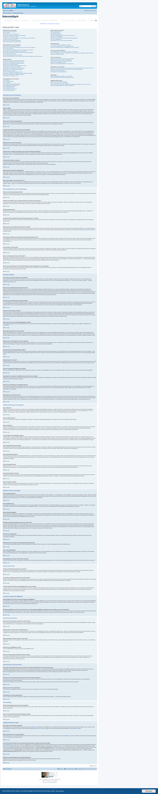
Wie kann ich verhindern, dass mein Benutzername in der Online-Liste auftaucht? (19, 47)
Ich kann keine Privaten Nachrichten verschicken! (61, 44)
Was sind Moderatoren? (55, 32)
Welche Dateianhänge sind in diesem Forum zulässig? (61, 76)
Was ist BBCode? (6, 80)
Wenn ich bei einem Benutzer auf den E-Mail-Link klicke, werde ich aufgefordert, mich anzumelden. (22, 56)
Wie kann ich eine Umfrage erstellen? (10, 64)
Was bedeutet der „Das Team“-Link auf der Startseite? (61, 40)
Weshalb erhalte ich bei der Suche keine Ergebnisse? (61, 59)
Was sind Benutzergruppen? (56, 34)
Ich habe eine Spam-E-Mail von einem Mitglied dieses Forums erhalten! (65, 47)
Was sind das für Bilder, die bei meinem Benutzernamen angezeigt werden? (18, 52)
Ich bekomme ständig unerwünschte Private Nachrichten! (62, 46)
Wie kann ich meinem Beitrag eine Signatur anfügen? (13, 63)
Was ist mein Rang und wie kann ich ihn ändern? (12, 55)
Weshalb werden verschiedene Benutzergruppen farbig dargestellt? (64, 38)
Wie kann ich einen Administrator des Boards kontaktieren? (62, 85)
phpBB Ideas (67, 735)
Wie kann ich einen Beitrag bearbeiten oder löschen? (13, 61)
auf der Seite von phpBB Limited (44, 728)
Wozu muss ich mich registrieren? (10, 31)
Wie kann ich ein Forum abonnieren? (58, 70)
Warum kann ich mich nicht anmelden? (11, 36)
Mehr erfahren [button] (60, 791)
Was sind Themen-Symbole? (9, 90)
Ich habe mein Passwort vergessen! (10, 39)
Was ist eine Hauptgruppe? (56, 39)
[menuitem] (12, 11)
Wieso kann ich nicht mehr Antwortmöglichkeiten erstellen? (14, 65)
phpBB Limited (83, 229)
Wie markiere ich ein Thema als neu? (10, 75)
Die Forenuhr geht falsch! (8, 48)
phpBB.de (93, 229)
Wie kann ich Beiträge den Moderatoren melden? (12, 71)
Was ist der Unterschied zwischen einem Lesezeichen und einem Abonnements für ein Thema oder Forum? (72, 68)
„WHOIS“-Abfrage (9, 746)
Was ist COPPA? (6, 32)
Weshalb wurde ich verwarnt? (9, 70)
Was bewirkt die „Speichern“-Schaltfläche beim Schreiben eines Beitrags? (17, 73)
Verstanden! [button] (148, 791)
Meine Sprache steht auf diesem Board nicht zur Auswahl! (14, 51)
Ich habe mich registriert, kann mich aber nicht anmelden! (14, 35)
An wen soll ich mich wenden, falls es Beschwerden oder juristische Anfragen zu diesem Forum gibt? (71, 84)
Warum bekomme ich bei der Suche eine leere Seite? (61, 61)
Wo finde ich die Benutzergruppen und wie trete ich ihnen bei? (63, 35)
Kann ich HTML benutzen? (8, 81)
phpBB (45, 779)
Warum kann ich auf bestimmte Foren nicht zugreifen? (14, 68)
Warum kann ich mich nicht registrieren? (11, 34)
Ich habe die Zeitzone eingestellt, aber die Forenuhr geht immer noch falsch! (18, 49)
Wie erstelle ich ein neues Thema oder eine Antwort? (13, 60)
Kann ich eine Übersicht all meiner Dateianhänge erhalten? (62, 77)
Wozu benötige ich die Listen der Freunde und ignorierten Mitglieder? (64, 51)
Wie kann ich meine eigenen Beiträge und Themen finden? (62, 63)
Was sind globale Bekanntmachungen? (11, 85)
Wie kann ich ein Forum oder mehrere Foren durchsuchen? (62, 58)
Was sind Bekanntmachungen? (9, 86)
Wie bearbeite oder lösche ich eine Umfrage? (12, 66)
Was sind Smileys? (7, 82)
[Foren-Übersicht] (10, 5)
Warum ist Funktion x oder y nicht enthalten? (59, 83)
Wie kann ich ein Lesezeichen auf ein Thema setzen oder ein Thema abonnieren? (67, 69)
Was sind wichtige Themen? (8, 87)
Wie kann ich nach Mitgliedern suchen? (58, 62)
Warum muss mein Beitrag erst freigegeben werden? (13, 74)
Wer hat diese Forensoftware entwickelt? (59, 81)
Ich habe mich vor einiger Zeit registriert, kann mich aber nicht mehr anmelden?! (19, 38)
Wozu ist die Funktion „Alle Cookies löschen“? (12, 41)
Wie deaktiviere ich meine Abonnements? (59, 71)
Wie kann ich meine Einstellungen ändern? (11, 46)
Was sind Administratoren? (56, 31)
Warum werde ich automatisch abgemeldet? (12, 40)
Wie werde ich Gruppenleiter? (56, 36)
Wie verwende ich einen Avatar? (9, 53)
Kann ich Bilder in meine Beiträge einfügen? (11, 83)
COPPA (76, 131)
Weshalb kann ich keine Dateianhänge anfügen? (12, 69)
